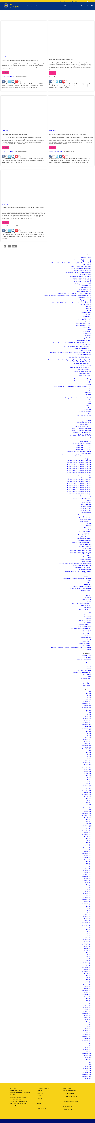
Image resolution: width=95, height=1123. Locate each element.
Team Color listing (86, 611)
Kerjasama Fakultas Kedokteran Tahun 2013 (79, 485)
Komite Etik (83, 1)
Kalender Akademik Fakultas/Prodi (70, 1101)
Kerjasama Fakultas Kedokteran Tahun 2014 (79, 487)
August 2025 (87, 709)
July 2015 (88, 930)
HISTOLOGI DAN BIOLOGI (84, 415)
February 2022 (87, 785)
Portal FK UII (57, 1)
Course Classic (87, 327)
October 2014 (87, 947)
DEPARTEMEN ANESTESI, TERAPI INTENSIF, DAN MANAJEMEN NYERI (71, 343)
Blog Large (88, 314)
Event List (88, 396)
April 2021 (88, 804)
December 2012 (87, 988)
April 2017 (88, 890)
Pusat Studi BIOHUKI (41, 1108)
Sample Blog (87, 577)
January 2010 (87, 1051)
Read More (5, 72)
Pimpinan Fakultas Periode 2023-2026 (80, 552)
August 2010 (87, 1042)
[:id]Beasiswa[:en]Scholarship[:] (82, 259)
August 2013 (87, 973)
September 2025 (86, 707)
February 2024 (87, 739)
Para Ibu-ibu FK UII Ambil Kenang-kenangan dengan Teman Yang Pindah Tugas (67, 134)
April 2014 (88, 958)
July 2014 (88, 952)
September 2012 (86, 994)
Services (89, 594)
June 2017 (88, 886)
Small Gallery (87, 598)
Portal (89, 558)
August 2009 (87, 1057)
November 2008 (86, 1074)
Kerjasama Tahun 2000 (84, 495)
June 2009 (88, 1061)
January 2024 (87, 741)
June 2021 (88, 800)
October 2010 (87, 1038)
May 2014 (88, 956)
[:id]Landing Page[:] (86, 287)
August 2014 (87, 950)
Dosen (89, 383)
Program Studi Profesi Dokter (83, 567)
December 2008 (87, 1072)
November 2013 (86, 968)
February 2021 (87, 808)
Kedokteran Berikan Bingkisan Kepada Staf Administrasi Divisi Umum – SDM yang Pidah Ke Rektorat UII (23, 208)
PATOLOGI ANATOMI (85, 531)
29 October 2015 (12, 76)
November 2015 (86, 922)
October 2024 (87, 726)
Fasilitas (89, 403)
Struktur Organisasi (85, 605)
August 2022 (87, 773)
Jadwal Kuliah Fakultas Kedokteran (81, 443)
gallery (89, 413)
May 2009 (88, 1063)
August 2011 (87, 1019)
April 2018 (88, 867)
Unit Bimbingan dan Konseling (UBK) (81, 628)
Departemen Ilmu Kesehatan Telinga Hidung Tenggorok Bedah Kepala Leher (69, 360)
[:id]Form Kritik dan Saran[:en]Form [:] (81, 268)
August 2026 (87, 692)
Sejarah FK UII (87, 582)
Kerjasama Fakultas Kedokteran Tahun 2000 (79, 461)
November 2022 (86, 768)
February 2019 (87, 848)
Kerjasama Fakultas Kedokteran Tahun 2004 (79, 468)
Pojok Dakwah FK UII (85, 554)
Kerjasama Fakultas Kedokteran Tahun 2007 (79, 474)
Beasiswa (88, 308)
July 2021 (88, 798)
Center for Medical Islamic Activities (81, 320)
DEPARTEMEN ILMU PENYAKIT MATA (80, 362)
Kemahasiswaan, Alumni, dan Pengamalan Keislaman (76, 455)
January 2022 (87, 787)
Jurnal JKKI (39, 1101)
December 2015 (87, 920)
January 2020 (87, 827)
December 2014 (87, 943)
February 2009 (87, 1068)
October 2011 (87, 1015)
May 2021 (88, 802)
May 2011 (88, 1025)
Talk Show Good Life (85, 678)
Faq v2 (89, 402)
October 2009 (87, 1055)
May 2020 (88, 821)
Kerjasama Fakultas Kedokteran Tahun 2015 (79, 489)
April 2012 (88, 1004)
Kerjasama (88, 459)
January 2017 (87, 895)
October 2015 (87, 924)
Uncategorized (87, 680)
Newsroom (88, 525)
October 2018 (87, 855)
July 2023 (88, 753)
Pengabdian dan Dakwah (84, 538)
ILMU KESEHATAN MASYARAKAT (82, 432)
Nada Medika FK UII (85, 521)
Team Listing (87, 615)
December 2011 (87, 1011)
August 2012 (87, 996)
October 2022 (87, 770)
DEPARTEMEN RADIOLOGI (84, 369)
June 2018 (88, 863)
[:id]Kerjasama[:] (86, 286)
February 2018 (87, 871)
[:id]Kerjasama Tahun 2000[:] (83, 284)
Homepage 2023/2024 (85, 421)
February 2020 (87, 825)
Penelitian (88, 668)
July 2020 (88, 819)
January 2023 (87, 764)
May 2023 (88, 756)
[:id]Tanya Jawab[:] (86, 301)
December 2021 (87, 789)
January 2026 (87, 699)
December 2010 (87, 1034)
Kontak (89, 501)
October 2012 (87, 992)
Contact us (88, 322)
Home (89, 417)
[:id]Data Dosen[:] (86, 261)
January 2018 (87, 872)
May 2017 (88, 888)
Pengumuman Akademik (84, 670)
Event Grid (88, 394)
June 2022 (88, 777)
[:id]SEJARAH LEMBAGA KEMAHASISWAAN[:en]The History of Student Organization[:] (67, 295)
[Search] (81, 6)
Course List (88, 329)
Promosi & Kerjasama (85, 569)
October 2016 (87, 901)
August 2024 (87, 730)
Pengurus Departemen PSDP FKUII (81, 542)
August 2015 (87, 928)
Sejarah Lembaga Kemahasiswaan (81, 586)
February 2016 (87, 916)
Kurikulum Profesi (86, 504)
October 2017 (87, 878)
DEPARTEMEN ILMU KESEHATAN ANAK (80, 358)
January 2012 (87, 1009)
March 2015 (88, 937)
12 (9, 246)
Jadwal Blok (88, 663)
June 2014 (88, 954)
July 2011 (88, 1021)
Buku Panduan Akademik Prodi (70, 1104)
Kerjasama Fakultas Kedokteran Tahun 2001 (79, 462)
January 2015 (87, 941)
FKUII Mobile (87, 409)
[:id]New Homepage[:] (85, 289)
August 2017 (87, 882)
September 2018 (86, 857)
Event (89, 390)
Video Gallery (87, 636)
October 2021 (87, 793)
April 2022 (88, 781)
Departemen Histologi (85, 350)
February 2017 (87, 893)
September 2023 (86, 749)
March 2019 (88, 846)
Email (78, 1)
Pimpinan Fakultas (86, 548)
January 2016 (87, 918)
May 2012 (88, 1002)
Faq (90, 400)
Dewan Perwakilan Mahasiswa (82, 371)
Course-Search (87, 333)
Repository (73, 1)
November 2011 (86, 1013)
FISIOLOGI (88, 405)
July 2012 (88, 998)
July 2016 (88, 907)
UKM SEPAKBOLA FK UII (84, 624)
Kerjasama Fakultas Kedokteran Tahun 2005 (79, 470)
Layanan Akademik (86, 512)
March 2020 (88, 823)
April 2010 (88, 1046)
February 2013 (87, 985)
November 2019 (86, 831)
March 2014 (88, 960)
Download (88, 384)
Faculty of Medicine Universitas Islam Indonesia (78, 398)
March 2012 (88, 1006)
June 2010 (88, 1044)
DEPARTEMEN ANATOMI (84, 341)
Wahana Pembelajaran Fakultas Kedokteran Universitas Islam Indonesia (71, 647)
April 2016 (88, 912)
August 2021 (87, 796)
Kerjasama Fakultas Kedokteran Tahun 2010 (79, 480)
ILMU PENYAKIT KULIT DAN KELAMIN (80, 436)
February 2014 (87, 962)
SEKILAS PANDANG (86, 590)
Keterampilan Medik (85, 497)
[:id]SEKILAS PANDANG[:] (84, 297)
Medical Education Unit (85, 518)
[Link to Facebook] (90, 6)
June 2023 (88, 754)
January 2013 (87, 987)
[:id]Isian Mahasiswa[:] (85, 274)
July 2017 (88, 884)
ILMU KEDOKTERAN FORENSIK (82, 426)
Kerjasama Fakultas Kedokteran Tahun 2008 (79, 476)
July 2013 (88, 975)
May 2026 (88, 696)
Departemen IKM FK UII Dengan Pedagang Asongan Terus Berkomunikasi (70, 352)
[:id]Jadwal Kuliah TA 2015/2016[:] (82, 280)
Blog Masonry (87, 316)
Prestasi (89, 676)
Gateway (63, 1)
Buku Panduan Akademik (84, 659)
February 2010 (87, 1049)
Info (90, 438)
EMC (90, 388)
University (51, 1)
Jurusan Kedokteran (85, 453)
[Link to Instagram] (87, 6)
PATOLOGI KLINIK (86, 533)
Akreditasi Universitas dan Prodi (70, 1090)
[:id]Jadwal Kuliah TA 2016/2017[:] (82, 282)
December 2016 (87, 897)
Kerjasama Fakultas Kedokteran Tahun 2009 (79, 478)
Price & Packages (86, 561)
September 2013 (86, 971)
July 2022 (88, 775)
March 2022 (88, 783)
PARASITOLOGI (87, 527)
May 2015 (88, 933)
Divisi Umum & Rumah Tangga (82, 379)
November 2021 (86, 791)
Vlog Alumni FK (87, 645)
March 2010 (88, 1047)
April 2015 (88, 935)
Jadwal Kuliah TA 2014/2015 (83, 445)
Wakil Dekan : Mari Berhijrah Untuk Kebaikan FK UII (61, 59)
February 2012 (87, 1008)
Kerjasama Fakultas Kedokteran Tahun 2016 (79, 491)
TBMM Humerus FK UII (84, 609)
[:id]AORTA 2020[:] (86, 257)
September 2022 (86, 772)
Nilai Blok (88, 666)
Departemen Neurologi (84, 365)
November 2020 (86, 813)
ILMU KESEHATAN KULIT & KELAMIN (81, 428)
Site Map (88, 596)
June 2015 (88, 931)
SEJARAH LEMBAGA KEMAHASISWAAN (80, 588)
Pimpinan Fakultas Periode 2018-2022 (80, 550)
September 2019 (86, 834)
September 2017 (86, 880)
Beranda (89, 310)
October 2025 (87, 705)
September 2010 (86, 1040)
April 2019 (88, 844)
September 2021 (86, 794)
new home (88, 523)
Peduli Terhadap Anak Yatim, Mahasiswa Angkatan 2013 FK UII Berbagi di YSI (20, 60)
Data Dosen (88, 337)
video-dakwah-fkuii (86, 637)
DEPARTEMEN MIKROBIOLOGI (82, 363)
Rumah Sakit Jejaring (85, 573)
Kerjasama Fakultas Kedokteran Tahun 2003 (79, 466)
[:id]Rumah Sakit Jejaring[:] (84, 291)
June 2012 (88, 1000)
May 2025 (88, 713)
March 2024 (88, 737)
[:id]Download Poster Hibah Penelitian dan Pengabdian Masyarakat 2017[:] (70, 263)
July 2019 (88, 838)
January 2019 (87, 850)
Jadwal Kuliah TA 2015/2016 (83, 447)
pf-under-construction (85, 546)
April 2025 (88, 714)
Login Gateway (40, 1093)
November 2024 (86, 724)
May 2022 (88, 779)
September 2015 (86, 926)
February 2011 (87, 1030)
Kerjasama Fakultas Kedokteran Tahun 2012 (79, 483)
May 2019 (88, 842)
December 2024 (87, 722)
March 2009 (88, 1066)
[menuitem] (89, 1)
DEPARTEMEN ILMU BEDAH (83, 354)
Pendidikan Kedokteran (84, 535)
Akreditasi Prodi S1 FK (69, 1093)
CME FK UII (39, 1095)
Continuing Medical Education (83, 323)
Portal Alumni (40, 1106)
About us (88, 306)
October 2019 (87, 832)
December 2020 (87, 812)
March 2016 (88, 914)
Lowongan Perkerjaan (85, 665)
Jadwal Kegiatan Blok (85, 441)
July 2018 (88, 861)
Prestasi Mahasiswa (85, 559)
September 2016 (86, 903)
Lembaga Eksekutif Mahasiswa (82, 514)
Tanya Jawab (87, 607)
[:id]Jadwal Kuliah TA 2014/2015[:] (82, 278)
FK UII (4, 76)
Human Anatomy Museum (84, 422)
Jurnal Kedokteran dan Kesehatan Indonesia (79, 451)
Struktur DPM (87, 601)
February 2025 (87, 718)
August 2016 (87, 905)
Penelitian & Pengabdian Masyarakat (81, 537)
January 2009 (87, 1070)
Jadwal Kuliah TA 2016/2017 (83, 449)
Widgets (89, 649)
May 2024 (88, 733)
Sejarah (89, 580)
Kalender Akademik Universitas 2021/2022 (72, 1099)
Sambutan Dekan (86, 575)
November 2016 (86, 899)
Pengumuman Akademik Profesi (82, 672)
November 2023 (86, 745)
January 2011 (87, 1032)
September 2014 (86, 948)
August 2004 (87, 1078)
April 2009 (88, 1065)
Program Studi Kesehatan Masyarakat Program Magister (75, 563)
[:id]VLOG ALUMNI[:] (85, 304)
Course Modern (87, 331)
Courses (68, 1)
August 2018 (87, 859)
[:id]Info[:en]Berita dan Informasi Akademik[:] (78, 272)
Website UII (39, 1090)
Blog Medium (87, 318)
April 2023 (88, 758)
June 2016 (88, 909)
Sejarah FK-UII (87, 584)
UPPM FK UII (39, 1098)
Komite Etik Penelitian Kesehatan (82, 499)
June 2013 (88, 977)
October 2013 (87, 969)
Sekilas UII (88, 592)
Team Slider (88, 618)
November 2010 (86, 1036)
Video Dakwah (87, 632)
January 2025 (87, 720)
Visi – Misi (88, 639)
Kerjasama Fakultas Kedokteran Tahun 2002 (79, 464)
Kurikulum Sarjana (86, 506)
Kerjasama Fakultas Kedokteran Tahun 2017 (79, 493)
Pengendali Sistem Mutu (84, 540)
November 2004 (86, 1076)
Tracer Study (87, 622)
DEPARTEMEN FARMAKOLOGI (83, 348)
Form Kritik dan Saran (85, 411)
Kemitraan (88, 457)
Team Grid (88, 613)
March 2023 (88, 760)
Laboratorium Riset (85, 508)
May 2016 (88, 910)
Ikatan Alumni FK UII (85, 424)
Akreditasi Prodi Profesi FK (71, 1096)
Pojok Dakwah (87, 674)
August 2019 (87, 836)
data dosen (88, 335)
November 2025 (86, 703)
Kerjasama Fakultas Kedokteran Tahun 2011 (79, 481)
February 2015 (87, 939)
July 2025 (88, 711)
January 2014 (87, 964)
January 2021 (87, 810)
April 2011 (88, 1027)
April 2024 (88, 735)
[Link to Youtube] (92, 6)
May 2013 (88, 979)
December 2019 (87, 829)
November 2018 (86, 853)
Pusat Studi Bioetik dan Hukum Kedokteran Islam (77, 571)
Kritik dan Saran (86, 502)
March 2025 (88, 716)
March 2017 (88, 891)
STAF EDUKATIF (86, 599)
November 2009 (86, 1053)
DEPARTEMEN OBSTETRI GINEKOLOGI (80, 367)
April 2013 (88, 981)
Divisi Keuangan (86, 377)
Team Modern (87, 617)
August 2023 (87, 751)
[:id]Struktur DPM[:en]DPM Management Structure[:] (76, 299)
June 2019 (88, 840)
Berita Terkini (5, 56)
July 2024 (88, 732)
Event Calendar (87, 392)
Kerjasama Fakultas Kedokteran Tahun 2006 (79, 472)
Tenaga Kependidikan (85, 620)
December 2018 (87, 851)
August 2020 (87, 817)
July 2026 (88, 694)
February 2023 (87, 762)
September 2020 (86, 815)
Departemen (87, 339)
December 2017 (87, 874)
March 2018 (88, 869)
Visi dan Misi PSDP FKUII (84, 643)
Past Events (88, 529)
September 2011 (86, 1017)
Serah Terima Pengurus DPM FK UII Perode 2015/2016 (14, 134)
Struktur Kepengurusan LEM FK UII (81, 603)
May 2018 (88, 865)
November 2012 (86, 990)
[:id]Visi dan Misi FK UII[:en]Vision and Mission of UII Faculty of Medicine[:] (71, 303)
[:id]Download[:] (87, 265)
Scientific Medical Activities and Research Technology (76, 578)
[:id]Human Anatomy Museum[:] (82, 270)
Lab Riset (39, 1103)
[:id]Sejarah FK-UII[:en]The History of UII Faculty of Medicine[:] (74, 293)
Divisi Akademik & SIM (85, 373)
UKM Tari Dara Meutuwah (84, 626)
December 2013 (87, 966)
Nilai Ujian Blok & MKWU (68, 1109)
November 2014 (86, 945)
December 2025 (87, 701)
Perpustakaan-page (85, 544)
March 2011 (88, 1028)
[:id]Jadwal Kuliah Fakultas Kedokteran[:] (80, 276)
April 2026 (88, 697)
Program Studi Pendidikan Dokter (82, 565)
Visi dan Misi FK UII (86, 641)
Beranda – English (86, 312)
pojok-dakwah (87, 556)
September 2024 (86, 728)
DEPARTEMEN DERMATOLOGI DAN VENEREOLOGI (77, 346)
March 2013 (88, 983)
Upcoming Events (86, 630)
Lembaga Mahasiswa (85, 516)
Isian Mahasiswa (86, 440)
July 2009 (88, 1059)
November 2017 (86, 876)
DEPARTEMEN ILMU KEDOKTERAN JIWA (80, 356)
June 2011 (88, 1023)
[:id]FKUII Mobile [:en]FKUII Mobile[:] (81, 266)
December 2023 (87, 743)
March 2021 (88, 806)
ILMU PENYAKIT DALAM (84, 434)
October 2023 (87, 747)
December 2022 (87, 766)
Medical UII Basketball (85, 520)
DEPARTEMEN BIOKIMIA (84, 344)
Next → (14, 246)
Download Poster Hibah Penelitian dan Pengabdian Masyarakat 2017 (72, 386)
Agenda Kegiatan (86, 655)
